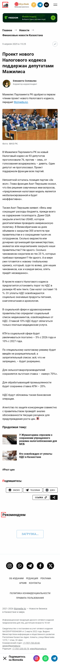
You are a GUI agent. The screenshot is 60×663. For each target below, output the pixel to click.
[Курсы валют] (33, 5)
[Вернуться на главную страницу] (55, 44)
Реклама (45, 578)
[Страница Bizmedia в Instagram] (9, 565)
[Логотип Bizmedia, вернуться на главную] (5, 5)
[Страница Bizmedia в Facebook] (40, 565)
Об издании (16, 578)
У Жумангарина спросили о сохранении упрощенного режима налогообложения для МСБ (38, 439)
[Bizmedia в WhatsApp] (45, 658)
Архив (23, 583)
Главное (7, 30)
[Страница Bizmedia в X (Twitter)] (50, 565)
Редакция (32, 578)
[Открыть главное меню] (55, 5)
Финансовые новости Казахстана (22, 35)
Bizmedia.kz (21, 102)
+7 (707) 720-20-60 (31, 643)
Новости (24, 30)
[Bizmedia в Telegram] (54, 658)
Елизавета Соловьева (24, 81)
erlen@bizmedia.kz (38, 649)
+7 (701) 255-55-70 (20, 649)
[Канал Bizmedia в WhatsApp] (19, 565)
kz (46, 5)
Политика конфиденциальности (30, 593)
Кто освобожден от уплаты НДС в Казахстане (35, 455)
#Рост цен (8, 469)
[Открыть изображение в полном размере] (30, 124)
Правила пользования (30, 598)
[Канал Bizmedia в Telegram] (30, 565)
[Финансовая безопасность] (22, 5)
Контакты (35, 583)
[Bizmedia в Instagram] (36, 658)
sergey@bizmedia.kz (11, 646)
